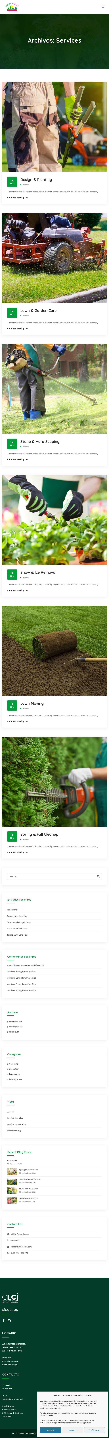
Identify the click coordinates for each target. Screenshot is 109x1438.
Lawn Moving (32, 703)
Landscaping (14, 1074)
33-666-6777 (15, 1240)
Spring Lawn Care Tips (17, 916)
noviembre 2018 (16, 1027)
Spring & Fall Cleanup (39, 834)
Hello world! (12, 910)
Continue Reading (15, 197)
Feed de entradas (15, 1118)
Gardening (13, 1064)
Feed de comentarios (16, 1124)
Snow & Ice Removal (38, 572)
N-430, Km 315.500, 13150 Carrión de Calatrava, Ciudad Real (12, 1413)
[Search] (98, 876)
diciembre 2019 (15, 1022)
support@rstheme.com (21, 1247)
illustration (14, 1069)
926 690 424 (7, 1388)
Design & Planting (36, 179)
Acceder (10, 1112)
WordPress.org (14, 1131)
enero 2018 (14, 1032)
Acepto (50, 1430)
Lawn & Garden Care (38, 310)
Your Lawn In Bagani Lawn (19, 922)
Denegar (72, 1430)
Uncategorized (15, 1079)
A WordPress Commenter (18, 965)
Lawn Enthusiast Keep (17, 928)
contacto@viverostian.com (12, 1399)
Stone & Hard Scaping (40, 441)
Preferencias (94, 1430)
